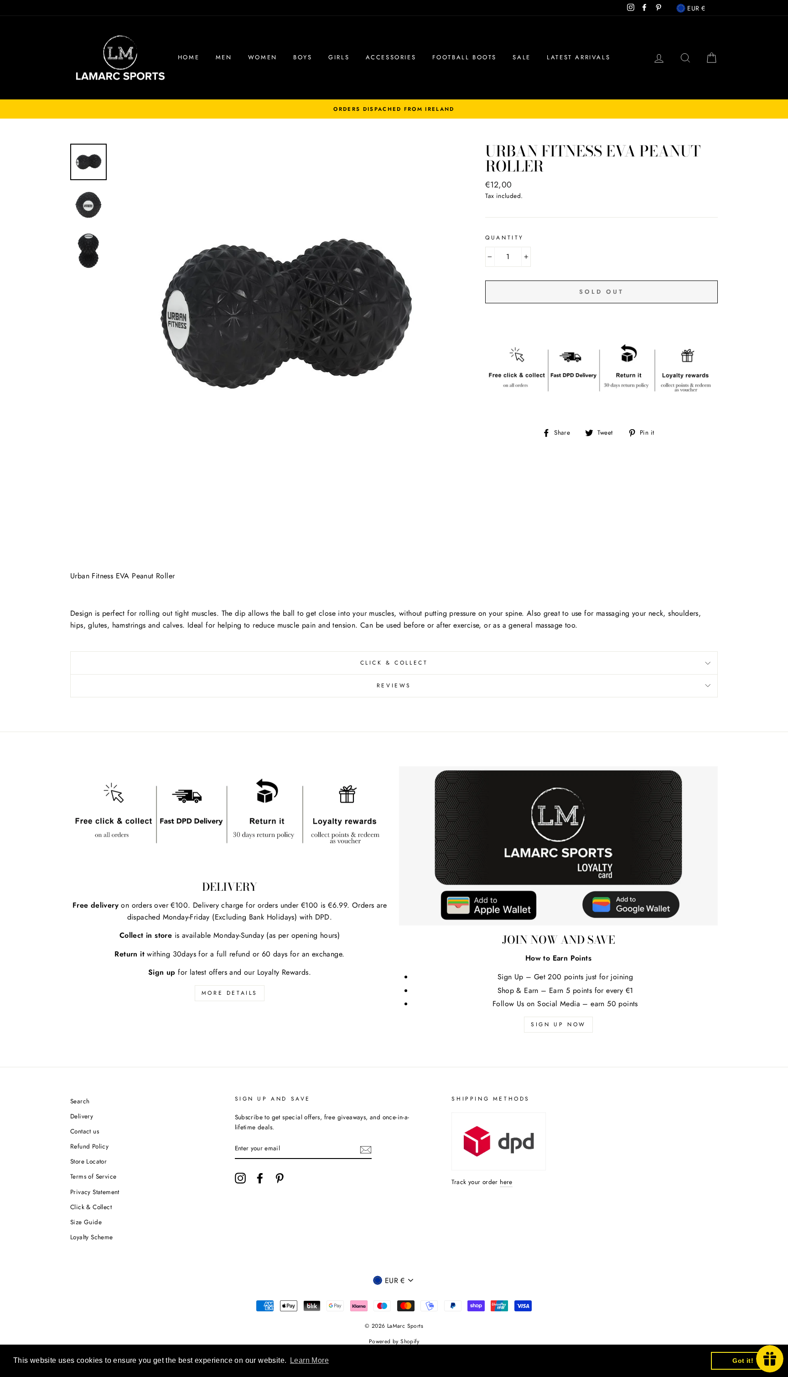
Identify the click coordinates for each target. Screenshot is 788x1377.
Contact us (84, 1131)
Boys (302, 57)
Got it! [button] (742, 1360)
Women (262, 57)
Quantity (504, 238)
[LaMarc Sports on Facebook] (259, 1178)
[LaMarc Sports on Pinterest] (279, 1178)
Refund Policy (89, 1146)
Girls (338, 57)
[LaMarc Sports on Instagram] (240, 1178)
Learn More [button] (309, 1360)
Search (79, 1101)
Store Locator (88, 1161)
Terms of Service (93, 1176)
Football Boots (464, 57)
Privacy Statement (94, 1191)
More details (230, 993)
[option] (394, 109)
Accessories (391, 57)
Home (188, 57)
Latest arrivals (578, 57)
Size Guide (86, 1221)
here (506, 1181)
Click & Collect (394, 663)
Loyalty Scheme (91, 1237)
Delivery (81, 1116)
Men (224, 57)
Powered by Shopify (394, 1341)
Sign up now (558, 1024)
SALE (521, 57)
